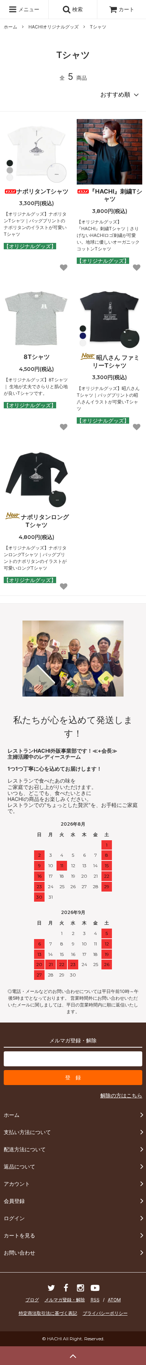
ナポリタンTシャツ (42, 191)
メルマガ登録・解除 (65, 1299)
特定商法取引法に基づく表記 (48, 1313)
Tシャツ (98, 27)
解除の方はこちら (121, 1095)
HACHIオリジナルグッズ (53, 27)
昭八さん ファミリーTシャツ (116, 361)
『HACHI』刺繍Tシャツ (115, 195)
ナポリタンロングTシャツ (45, 520)
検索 (77, 9)
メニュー (28, 9)
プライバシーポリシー (105, 1313)
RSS (95, 1299)
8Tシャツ (37, 356)
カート (126, 9)
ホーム (10, 27)
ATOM (114, 1299)
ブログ (32, 1299)
